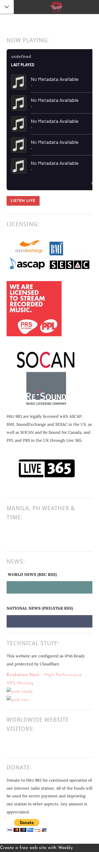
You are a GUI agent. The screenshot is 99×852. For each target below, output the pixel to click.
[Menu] (7, 7)
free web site (33, 848)
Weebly (65, 848)
